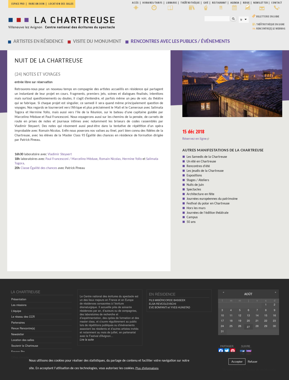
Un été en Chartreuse (201, 161)
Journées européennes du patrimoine (212, 199)
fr (241, 20)
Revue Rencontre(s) (23, 328)
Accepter (236, 361)
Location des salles (61, 3)
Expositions (194, 175)
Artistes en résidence (38, 41)
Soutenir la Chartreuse (24, 346)
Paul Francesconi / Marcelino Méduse (71, 159)
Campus (192, 217)
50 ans (191, 222)
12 (239, 315)
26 (239, 326)
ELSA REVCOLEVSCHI (162, 303)
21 (257, 321)
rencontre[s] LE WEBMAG (270, 28)
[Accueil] (60, 21)
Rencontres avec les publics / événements (180, 41)
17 (222, 321)
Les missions (18, 305)
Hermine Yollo (132, 159)
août (248, 294)
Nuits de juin (195, 185)
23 (274, 321)
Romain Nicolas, (110, 159)
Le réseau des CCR (23, 317)
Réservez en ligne (194, 139)
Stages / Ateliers (198, 180)
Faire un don (37, 3)
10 (222, 315)
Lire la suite (87, 339)
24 (222, 326)
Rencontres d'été (198, 166)
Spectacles (194, 189)
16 (274, 315)
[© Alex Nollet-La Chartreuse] (232, 85)
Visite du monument (97, 41)
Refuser (252, 361)
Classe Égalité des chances (39, 168)
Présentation (18, 299)
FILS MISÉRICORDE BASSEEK (167, 300)
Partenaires (18, 322)
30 (274, 326)
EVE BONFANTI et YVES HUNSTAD (169, 307)
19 (239, 321)
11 (231, 315)
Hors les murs (196, 208)
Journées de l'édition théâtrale (207, 213)
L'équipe (16, 311)
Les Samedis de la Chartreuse (207, 157)
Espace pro (18, 3)
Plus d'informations (147, 368)
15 (265, 315)
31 (222, 331)
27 (248, 327)
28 (257, 326)
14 (257, 315)
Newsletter (17, 334)
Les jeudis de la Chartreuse (205, 171)
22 (265, 321)
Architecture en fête (200, 194)
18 (231, 321)
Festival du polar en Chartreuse (208, 203)
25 (231, 326)
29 (265, 326)
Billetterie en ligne (267, 16)
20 (248, 321)
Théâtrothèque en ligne (270, 24)
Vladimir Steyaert (60, 154)
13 (248, 315)
